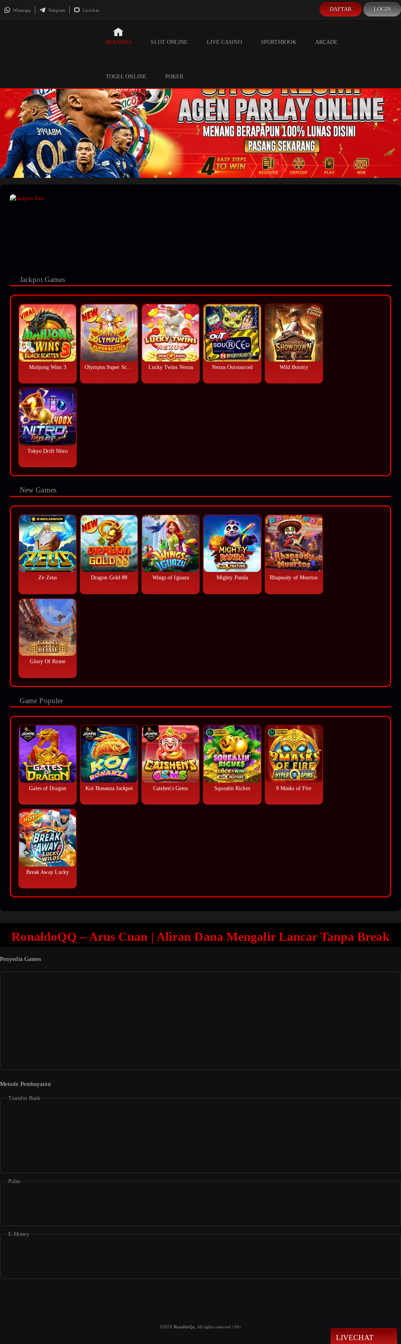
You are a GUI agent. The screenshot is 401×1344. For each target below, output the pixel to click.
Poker (174, 77)
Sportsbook (278, 42)
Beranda (119, 42)
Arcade (326, 42)
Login (382, 9)
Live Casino (224, 42)
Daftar (341, 9)
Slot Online (169, 42)
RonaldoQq (184, 1326)
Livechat (90, 10)
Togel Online (126, 77)
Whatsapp (21, 10)
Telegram (56, 10)
